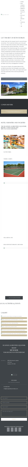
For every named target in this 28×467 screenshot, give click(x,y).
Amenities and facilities (23, 11)
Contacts (23, 23)
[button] (14, 79)
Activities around (23, 18)
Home (22, 1)
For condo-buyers (23, 5)
